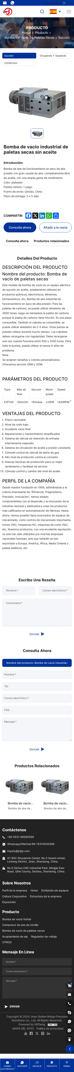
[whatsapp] (69, 1021)
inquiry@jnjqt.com (6, 3)
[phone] (69, 1003)
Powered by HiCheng (32, 1024)
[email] (69, 994)
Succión (64, 37)
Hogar (26, 32)
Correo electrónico (7, 1067)
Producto (41, 32)
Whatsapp (22, 1066)
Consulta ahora (20, 227)
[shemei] (69, 1030)
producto (52, 1066)
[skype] (69, 1012)
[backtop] (69, 1039)
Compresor (10, 63)
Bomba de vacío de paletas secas (29, 37)
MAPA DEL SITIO (23, 1028)
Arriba (66, 1066)
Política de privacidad (49, 1028)
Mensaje (37, 1066)
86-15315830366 (13, 3)
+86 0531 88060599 (20, 837)
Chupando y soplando (53, 55)
